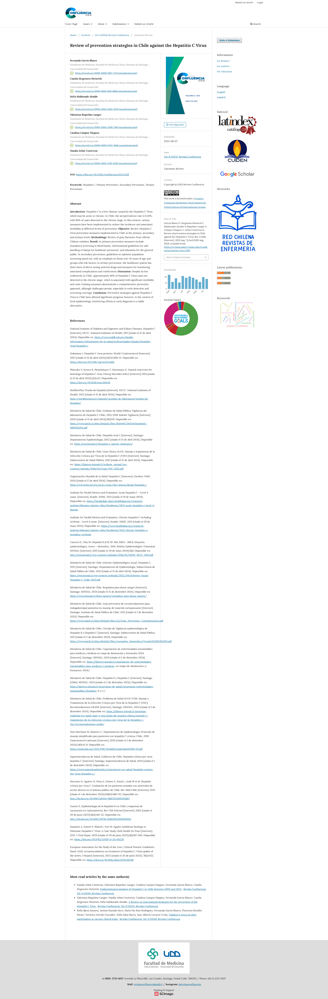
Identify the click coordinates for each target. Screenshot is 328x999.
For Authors (223, 66)
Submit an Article (144, 23)
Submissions (119, 23)
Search (256, 23)
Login (260, 2)
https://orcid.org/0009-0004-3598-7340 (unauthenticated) (106, 127)
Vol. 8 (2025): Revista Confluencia (112, 35)
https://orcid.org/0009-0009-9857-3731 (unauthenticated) (106, 73)
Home (73, 35)
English (221, 92)
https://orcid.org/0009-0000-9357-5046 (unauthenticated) (106, 145)
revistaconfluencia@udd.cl (148, 984)
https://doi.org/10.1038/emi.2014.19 (90, 382)
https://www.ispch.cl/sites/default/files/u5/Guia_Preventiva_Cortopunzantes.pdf (116, 620)
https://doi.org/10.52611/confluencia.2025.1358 (102, 174)
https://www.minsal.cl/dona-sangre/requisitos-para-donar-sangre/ (108, 596)
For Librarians (224, 71)
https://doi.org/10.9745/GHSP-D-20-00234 (99, 839)
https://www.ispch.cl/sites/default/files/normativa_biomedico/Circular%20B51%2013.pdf (121, 641)
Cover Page (71, 23)
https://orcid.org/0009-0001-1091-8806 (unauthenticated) (106, 91)
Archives (85, 35)
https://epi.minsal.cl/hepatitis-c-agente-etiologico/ (103, 443)
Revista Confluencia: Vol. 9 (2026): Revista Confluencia (150, 919)
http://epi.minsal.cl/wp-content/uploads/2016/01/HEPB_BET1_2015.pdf (111, 555)
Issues (86, 23)
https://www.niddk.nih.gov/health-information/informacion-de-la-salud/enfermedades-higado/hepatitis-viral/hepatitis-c (110, 341)
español (221, 97)
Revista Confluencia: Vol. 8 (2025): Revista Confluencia (128, 906)
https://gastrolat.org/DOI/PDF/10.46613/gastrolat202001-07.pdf (106, 748)
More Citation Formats (178, 257)
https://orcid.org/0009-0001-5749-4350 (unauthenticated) (106, 163)
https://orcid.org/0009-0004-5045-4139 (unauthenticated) (106, 109)
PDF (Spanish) (176, 124)
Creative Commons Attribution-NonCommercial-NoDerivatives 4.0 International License (185, 203)
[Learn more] (179, 391)
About (101, 23)
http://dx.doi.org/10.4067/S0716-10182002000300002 (100, 819)
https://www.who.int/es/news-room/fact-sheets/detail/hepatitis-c (108, 484)
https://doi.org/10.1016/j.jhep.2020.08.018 (110, 859)
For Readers (223, 60)
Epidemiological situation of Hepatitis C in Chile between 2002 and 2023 (141, 889)
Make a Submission (229, 40)
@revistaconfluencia (190, 984)
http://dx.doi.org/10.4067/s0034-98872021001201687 (99, 798)
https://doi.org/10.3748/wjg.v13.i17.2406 (92, 362)
